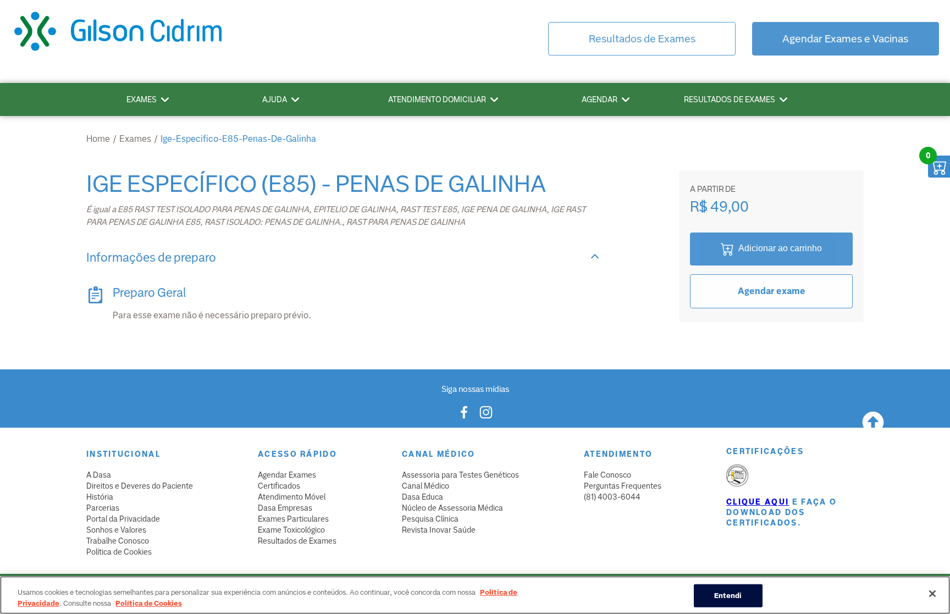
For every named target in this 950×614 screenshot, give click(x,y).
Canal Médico (425, 486)
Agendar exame (771, 291)
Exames (141, 99)
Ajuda (274, 99)
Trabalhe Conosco (117, 540)
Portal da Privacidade (123, 519)
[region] (475, 595)
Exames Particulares (293, 519)
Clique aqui (757, 501)
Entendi (728, 595)
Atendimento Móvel (291, 497)
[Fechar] (932, 594)
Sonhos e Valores (116, 530)
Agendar (599, 99)
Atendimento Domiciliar (437, 99)
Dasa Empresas (285, 508)
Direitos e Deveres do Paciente (139, 486)
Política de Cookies (119, 551)
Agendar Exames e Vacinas (845, 38)
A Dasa (98, 475)
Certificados (279, 486)
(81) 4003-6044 (612, 497)
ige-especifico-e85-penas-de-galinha (238, 139)
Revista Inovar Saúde (439, 530)
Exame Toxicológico (291, 530)
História (99, 497)
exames (135, 139)
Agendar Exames (287, 475)
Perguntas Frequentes (622, 486)
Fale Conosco (607, 475)
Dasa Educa (422, 497)
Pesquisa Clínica (430, 519)
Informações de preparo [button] (151, 257)
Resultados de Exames (642, 38)
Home (98, 139)
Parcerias (102, 508)
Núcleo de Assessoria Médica (452, 508)
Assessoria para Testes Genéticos (460, 475)
